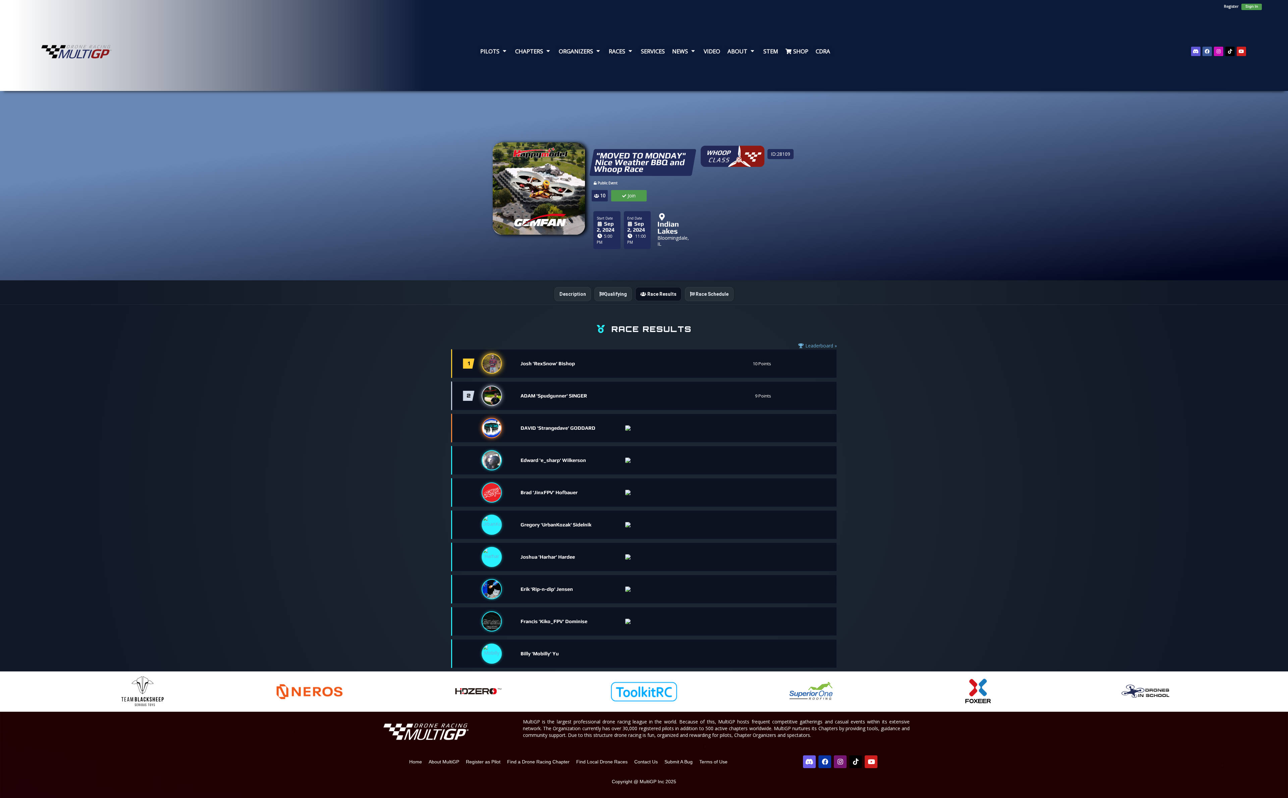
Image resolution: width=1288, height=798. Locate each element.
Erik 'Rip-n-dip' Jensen (547, 589)
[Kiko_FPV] (492, 621)
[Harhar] (492, 557)
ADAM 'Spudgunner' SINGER (554, 395)
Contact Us (646, 761)
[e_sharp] (492, 460)
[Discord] (1195, 51)
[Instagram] (1218, 51)
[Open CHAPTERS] (548, 51)
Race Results (661, 294)
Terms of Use (713, 761)
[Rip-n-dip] (492, 589)
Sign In (1251, 6)
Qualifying (615, 294)
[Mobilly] (492, 654)
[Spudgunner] (492, 396)
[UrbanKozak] (492, 525)
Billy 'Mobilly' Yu (540, 653)
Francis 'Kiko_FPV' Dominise (554, 621)
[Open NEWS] (693, 51)
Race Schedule (712, 294)
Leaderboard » (820, 345)
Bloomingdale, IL (673, 241)
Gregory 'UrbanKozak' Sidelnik (556, 524)
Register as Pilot (483, 761)
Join (631, 195)
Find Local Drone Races (602, 761)
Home (415, 761)
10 (602, 195)
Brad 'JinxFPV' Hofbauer (549, 492)
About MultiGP (444, 761)
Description (572, 294)
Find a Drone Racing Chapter (538, 761)
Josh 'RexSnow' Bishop (548, 363)
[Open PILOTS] (504, 51)
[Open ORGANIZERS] (598, 51)
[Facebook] (1207, 51)
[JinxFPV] (492, 492)
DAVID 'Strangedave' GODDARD (558, 428)
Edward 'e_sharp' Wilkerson (553, 460)
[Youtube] (1241, 51)
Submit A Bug (678, 761)
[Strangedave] (492, 428)
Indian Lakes (668, 227)
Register (1231, 6)
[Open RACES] (630, 51)
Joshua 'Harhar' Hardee (548, 557)
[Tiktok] (1230, 51)
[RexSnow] (492, 364)
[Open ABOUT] (752, 51)
